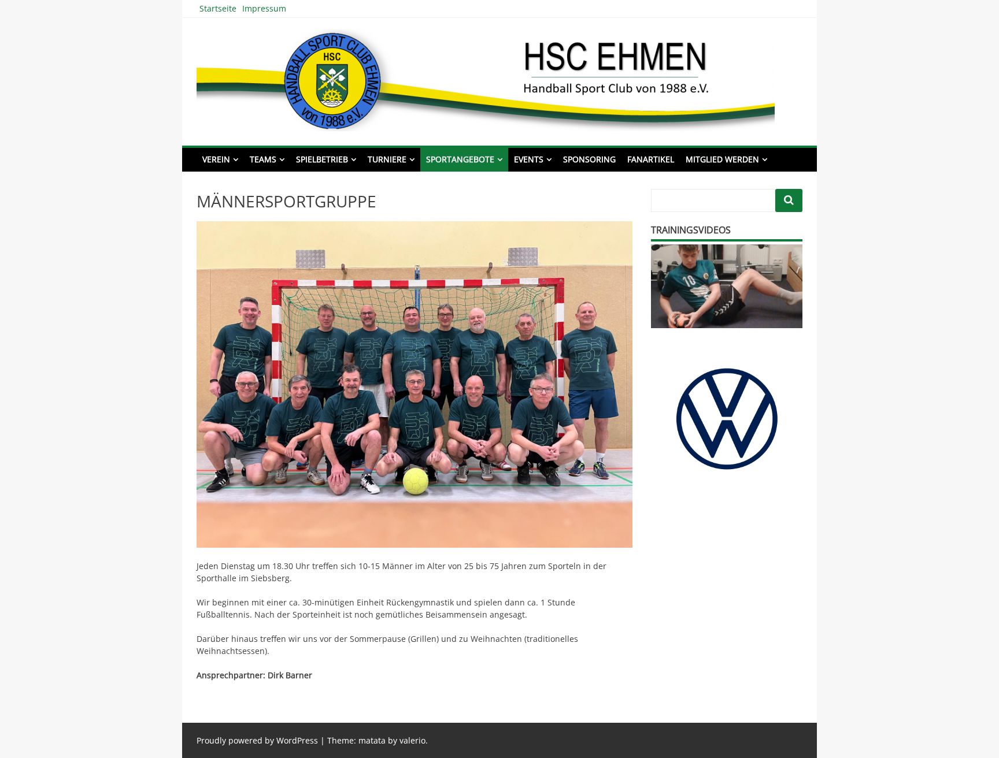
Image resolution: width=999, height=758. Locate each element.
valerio (412, 740)
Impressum (264, 8)
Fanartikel (650, 159)
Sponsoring (589, 159)
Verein (216, 159)
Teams (263, 159)
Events (528, 159)
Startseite (217, 8)
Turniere (387, 159)
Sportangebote (460, 159)
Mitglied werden (722, 159)
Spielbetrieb (322, 159)
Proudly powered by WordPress (257, 740)
